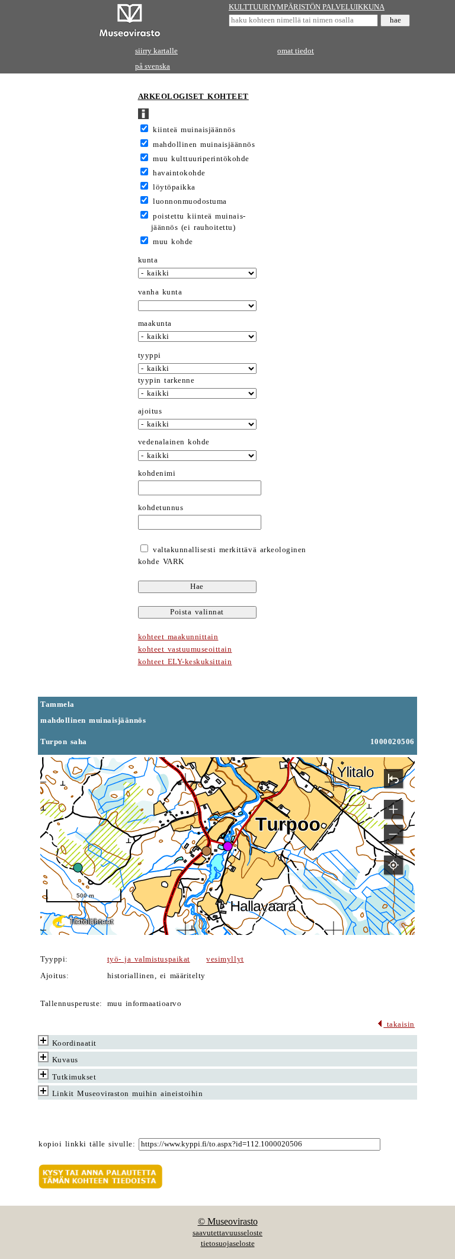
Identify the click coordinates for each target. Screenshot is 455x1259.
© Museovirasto (228, 1221)
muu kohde (173, 242)
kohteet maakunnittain (178, 637)
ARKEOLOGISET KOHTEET (193, 96)
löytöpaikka (174, 187)
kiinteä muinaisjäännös (194, 130)
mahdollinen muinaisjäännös (204, 144)
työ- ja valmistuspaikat (148, 959)
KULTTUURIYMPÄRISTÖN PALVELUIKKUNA (306, 7)
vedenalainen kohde (174, 442)
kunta (148, 260)
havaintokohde (179, 173)
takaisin (399, 1024)
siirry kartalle (156, 51)
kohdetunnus (161, 508)
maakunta (155, 323)
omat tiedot (295, 51)
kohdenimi (157, 473)
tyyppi (149, 355)
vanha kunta (160, 292)
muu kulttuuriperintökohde (201, 159)
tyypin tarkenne (166, 380)
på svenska (152, 66)
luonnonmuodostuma (190, 201)
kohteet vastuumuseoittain (185, 649)
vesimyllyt (224, 959)
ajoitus (150, 411)
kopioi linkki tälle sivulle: (87, 1144)
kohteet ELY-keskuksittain (185, 662)
